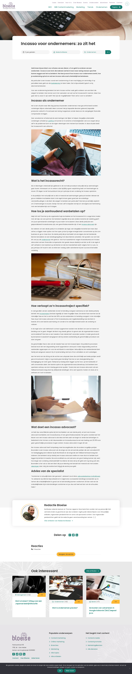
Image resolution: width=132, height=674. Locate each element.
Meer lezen (70, 671)
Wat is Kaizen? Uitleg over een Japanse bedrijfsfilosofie (28, 602)
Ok (60, 671)
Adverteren (104, 3)
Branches (54, 645)
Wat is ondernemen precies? (65, 608)
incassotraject (45, 314)
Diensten (61, 3)
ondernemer (46, 240)
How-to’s (69, 3)
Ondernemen (101, 7)
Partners (112, 3)
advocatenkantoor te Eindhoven (89, 476)
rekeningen (35, 466)
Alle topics (55, 653)
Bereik (96, 602)
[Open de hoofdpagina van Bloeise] (9, 5)
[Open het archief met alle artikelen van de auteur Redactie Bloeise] (32, 513)
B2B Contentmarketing (64, 7)
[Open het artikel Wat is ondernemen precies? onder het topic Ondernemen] (79, 602)
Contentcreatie (94, 638)
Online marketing (57, 642)
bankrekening (55, 83)
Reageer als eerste (66, 554)
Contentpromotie (94, 642)
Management (24, 595)
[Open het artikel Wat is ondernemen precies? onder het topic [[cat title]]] (66, 588)
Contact (119, 3)
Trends (90, 7)
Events (85, 3)
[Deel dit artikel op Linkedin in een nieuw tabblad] (77, 535)
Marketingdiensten (95, 645)
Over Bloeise (77, 3)
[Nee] (130, 668)
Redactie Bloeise (61, 52)
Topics (115, 7)
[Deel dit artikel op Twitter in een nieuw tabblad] (73, 535)
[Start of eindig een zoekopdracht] (127, 4)
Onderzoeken (94, 3)
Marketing (80, 7)
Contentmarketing (58, 638)
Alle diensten (93, 649)
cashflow (51, 121)
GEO (50, 7)
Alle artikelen (91, 571)
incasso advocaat (88, 224)
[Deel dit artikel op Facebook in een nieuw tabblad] (70, 535)
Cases (54, 3)
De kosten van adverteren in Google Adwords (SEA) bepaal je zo (102, 610)
